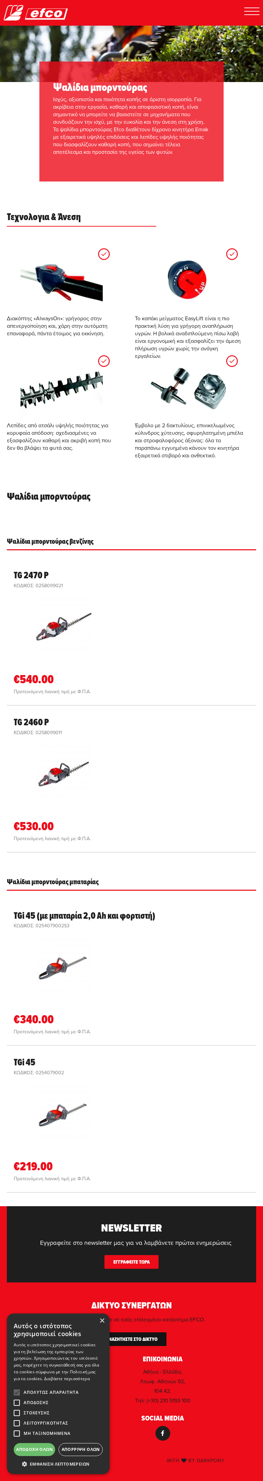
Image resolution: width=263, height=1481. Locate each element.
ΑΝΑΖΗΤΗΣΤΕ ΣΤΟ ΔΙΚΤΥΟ (132, 1339)
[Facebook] (162, 1433)
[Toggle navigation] (252, 13)
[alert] (58, 1394)
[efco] (35, 12)
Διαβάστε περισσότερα (67, 1379)
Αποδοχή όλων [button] (34, 1449)
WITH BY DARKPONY (196, 1460)
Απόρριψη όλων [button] (81, 1449)
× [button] (101, 1320)
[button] (58, 1463)
